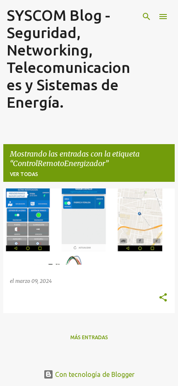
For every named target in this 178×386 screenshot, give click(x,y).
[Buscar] (147, 17)
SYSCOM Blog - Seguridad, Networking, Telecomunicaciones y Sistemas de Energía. (68, 59)
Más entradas (89, 337)
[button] (163, 297)
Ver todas (24, 174)
